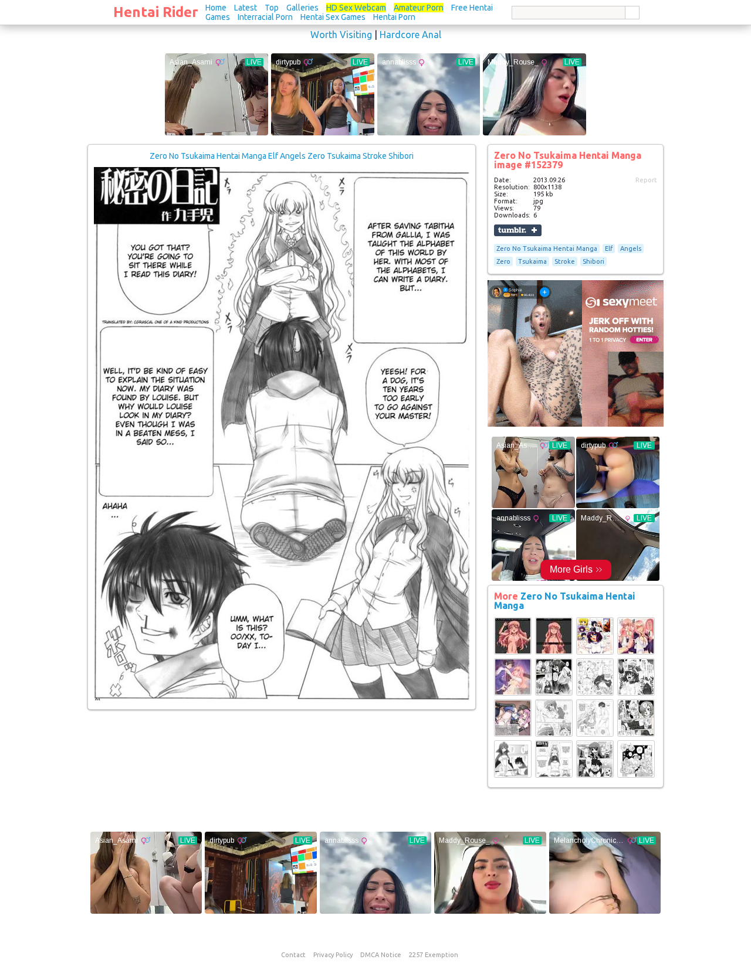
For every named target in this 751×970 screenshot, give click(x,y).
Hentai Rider (155, 12)
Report (646, 179)
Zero (503, 261)
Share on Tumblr (518, 230)
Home (215, 7)
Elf (609, 248)
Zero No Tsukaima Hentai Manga (546, 248)
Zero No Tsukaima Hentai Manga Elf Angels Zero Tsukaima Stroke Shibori (282, 156)
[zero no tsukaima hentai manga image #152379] (281, 698)
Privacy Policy (333, 954)
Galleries (302, 7)
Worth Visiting (341, 34)
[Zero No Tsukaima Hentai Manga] (513, 652)
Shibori (593, 261)
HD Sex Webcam (356, 7)
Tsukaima (532, 261)
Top (272, 7)
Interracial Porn (265, 17)
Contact (293, 954)
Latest (245, 7)
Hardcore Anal (410, 34)
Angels (630, 248)
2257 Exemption (433, 954)
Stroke (564, 261)
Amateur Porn (419, 7)
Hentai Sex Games (333, 17)
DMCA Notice (380, 954)
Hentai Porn (394, 17)
